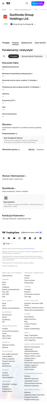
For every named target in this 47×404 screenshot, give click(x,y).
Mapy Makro (6, 336)
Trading (5, 373)
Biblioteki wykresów (31, 378)
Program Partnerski (31, 397)
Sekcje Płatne (7, 391)
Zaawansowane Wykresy (33, 383)
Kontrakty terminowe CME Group (33, 304)
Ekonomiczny (7, 315)
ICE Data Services (29, 248)
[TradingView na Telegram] (29, 238)
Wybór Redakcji (7, 377)
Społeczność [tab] (26, 43)
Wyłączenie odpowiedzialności (31, 350)
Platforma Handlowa (31, 386)
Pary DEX (5, 294)
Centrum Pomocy (30, 324)
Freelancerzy (6, 389)
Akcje (4, 282)
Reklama (27, 392)
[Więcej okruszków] (10, 10)
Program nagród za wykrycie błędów (31, 366)
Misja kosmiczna (30, 319)
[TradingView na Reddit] (40, 238)
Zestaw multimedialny (32, 329)
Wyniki (4, 317)
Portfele (5, 329)
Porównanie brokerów (32, 294)
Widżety (27, 376)
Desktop (5, 347)
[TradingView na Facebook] (8, 238)
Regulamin (6, 363)
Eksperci (5, 386)
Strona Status (29, 369)
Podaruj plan (28, 283)
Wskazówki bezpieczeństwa (34, 363)
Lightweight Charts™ (31, 381)
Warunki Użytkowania (32, 347)
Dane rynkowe (29, 280)
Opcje (4, 333)
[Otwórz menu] (3, 3)
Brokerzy (27, 292)
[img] (32, 24)
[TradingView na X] (3, 238)
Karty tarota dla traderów (33, 338)
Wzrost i (13, 176)
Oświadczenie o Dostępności (30, 359)
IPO (3, 322)
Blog (26, 321)
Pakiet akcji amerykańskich (34, 310)
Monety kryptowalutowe (10, 289)
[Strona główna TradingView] (8, 3)
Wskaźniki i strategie (9, 384)
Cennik (26, 278)
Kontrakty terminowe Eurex (34, 308)
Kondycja (12, 215)
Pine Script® (6, 338)
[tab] (13, 56)
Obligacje (5, 287)
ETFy (4, 285)
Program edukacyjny (31, 399)
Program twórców (8, 361)
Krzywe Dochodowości (10, 331)
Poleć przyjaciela (8, 359)
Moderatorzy (6, 366)
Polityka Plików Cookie (32, 356)
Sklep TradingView (31, 335)
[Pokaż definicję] (16, 134)
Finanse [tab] (15, 43)
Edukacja (5, 375)
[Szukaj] (27, 3)
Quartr (32, 263)
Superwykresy (7, 275)
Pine (3, 296)
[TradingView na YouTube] (14, 238)
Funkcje (27, 275)
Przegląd (27, 289)
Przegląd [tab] (6, 43)
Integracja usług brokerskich (34, 395)
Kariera (26, 326)
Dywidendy (6, 319)
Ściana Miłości (7, 356)
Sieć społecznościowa (10, 354)
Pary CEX (5, 292)
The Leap (27, 296)
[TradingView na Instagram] (19, 238)
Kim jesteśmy (29, 317)
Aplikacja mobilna (8, 345)
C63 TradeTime (29, 340)
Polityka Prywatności (31, 353)
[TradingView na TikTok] (35, 238)
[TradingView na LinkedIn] (24, 238)
